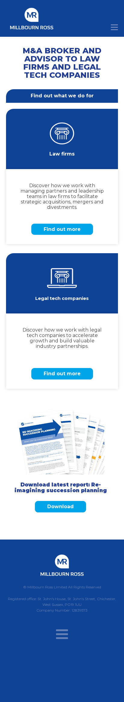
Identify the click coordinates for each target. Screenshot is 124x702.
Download (60, 506)
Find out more (62, 229)
